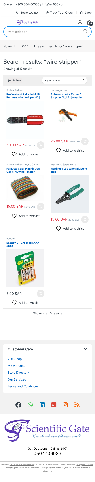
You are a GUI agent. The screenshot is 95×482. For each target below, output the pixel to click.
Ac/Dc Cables (32, 164)
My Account (16, 365)
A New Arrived (14, 90)
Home (7, 46)
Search (85, 32)
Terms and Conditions (23, 386)
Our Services (17, 379)
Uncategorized (59, 90)
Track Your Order (61, 12)
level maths (25, 467)
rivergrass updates (85, 464)
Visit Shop (15, 359)
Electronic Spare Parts (63, 164)
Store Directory (18, 372)
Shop (88, 12)
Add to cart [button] (40, 145)
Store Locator (29, 12)
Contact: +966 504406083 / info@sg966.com (34, 4)
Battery (10, 238)
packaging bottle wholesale (22, 464)
